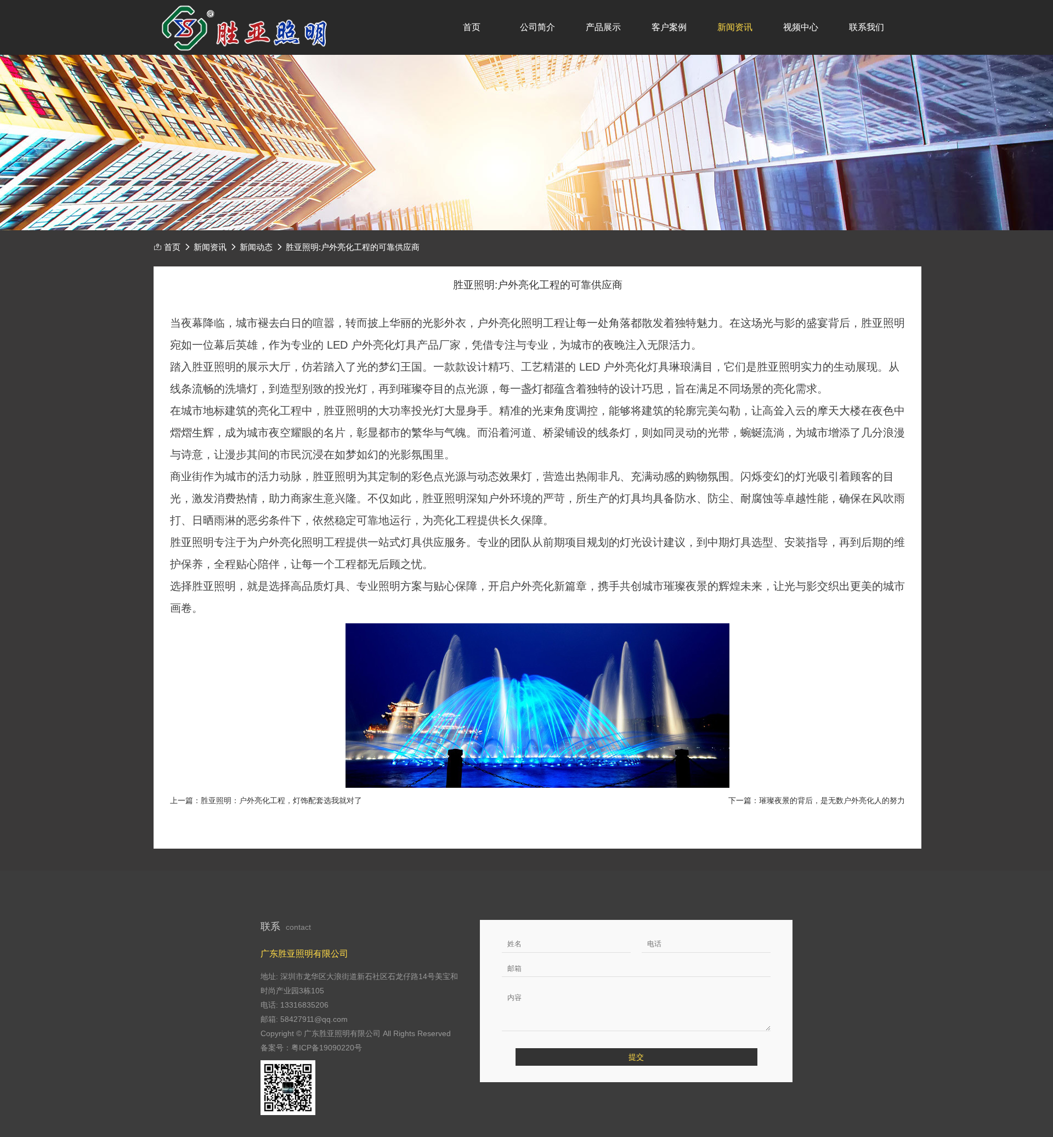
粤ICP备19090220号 (326, 1047)
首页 (471, 27)
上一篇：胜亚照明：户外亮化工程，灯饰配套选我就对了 (266, 800)
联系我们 (866, 27)
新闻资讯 (734, 27)
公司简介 (537, 27)
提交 (636, 1057)
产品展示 (603, 27)
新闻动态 (256, 247)
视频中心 (800, 27)
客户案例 (669, 27)
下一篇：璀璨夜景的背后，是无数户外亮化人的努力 (816, 800)
